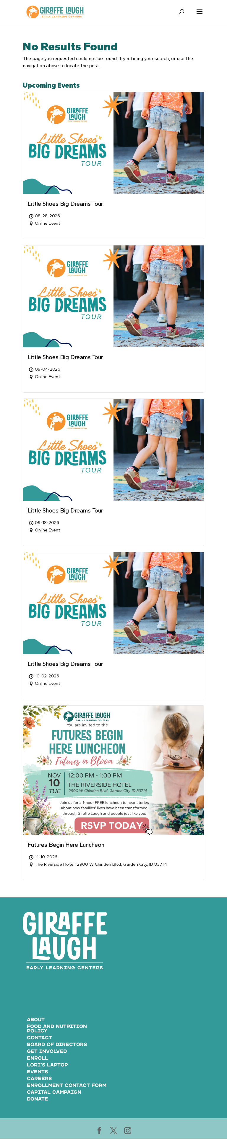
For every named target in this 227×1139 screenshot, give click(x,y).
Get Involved (47, 1051)
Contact (39, 1038)
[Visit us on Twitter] (113, 1131)
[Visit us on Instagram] (127, 1131)
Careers (39, 1079)
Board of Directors (57, 1044)
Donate (37, 1099)
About (36, 1020)
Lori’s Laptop (47, 1065)
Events (37, 1072)
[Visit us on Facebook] (99, 1131)
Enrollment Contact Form (66, 1085)
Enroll (37, 1058)
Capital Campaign (54, 1092)
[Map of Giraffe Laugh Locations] (162, 964)
